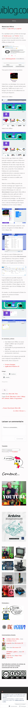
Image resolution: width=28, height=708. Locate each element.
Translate (15, 451)
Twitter (17, 36)
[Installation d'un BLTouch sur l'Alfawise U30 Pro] (8, 591)
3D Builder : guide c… (12, 651)
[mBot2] (20, 591)
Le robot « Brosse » (19, 411)
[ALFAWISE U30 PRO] (20, 565)
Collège (23, 396)
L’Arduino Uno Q (11, 641)
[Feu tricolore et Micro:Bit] (20, 578)
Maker (12, 398)
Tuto (16, 393)
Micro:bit (11, 393)
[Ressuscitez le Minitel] (20, 553)
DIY (3, 398)
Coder (18, 396)
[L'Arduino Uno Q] (8, 565)
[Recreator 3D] (8, 553)
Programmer (18, 398)
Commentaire (19, 438)
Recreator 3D (19, 643)
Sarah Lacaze (8, 36)
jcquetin (18, 28)
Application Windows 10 (12, 366)
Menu (14, 21)
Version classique (10, 364)
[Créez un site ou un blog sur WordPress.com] (2, 691)
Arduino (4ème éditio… (13, 639)
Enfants (7, 398)
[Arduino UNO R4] (8, 578)
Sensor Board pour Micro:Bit (11, 408)
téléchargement (11, 58)
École (7, 396)
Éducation (13, 396)
